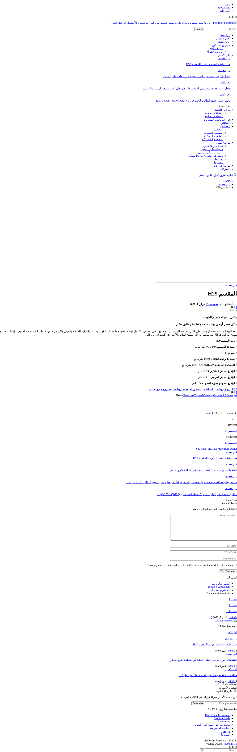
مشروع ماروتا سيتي (160, 389)
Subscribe (198, 703)
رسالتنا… (231, 611)
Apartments (223, 721)
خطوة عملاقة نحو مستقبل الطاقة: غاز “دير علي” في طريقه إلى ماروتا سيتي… (185, 88)
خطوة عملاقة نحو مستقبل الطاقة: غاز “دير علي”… (208, 675)
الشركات (225, 168)
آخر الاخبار (224, 82)
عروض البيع (216, 48)
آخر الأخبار (224, 54)
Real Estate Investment (217, 715)
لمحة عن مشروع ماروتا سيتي (206, 155)
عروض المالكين (221, 45)
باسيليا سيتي (207, 389)
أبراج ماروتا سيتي (223, 389)
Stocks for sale (222, 718)
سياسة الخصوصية (220, 728)
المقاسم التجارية (213, 132)
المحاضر (225, 126)
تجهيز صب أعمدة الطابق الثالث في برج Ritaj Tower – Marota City (193, 100)
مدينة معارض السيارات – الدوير (212, 724)
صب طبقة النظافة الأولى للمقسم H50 (208, 64)
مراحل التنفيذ (222, 109)
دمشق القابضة (192, 389)
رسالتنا (219, 159)
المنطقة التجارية (214, 116)
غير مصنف (224, 58)
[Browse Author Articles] (230, 409)
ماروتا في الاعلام (220, 165)
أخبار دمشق (223, 38)
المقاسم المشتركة (212, 139)
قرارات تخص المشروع (217, 119)
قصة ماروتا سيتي (213, 145)
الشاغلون (224, 122)
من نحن (225, 731)
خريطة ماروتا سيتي (212, 149)
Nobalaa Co (230, 743)
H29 (234, 389)
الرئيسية (225, 35)
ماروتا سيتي (223, 142)
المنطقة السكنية (213, 113)
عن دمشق (224, 41)
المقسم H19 (230, 442)
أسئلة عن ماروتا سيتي (210, 152)
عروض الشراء (215, 51)
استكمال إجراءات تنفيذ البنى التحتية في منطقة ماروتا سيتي (196, 76)
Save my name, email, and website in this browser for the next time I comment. (190, 565)
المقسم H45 (230, 430)
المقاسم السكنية (213, 136)
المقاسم (218, 129)
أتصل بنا (218, 162)
